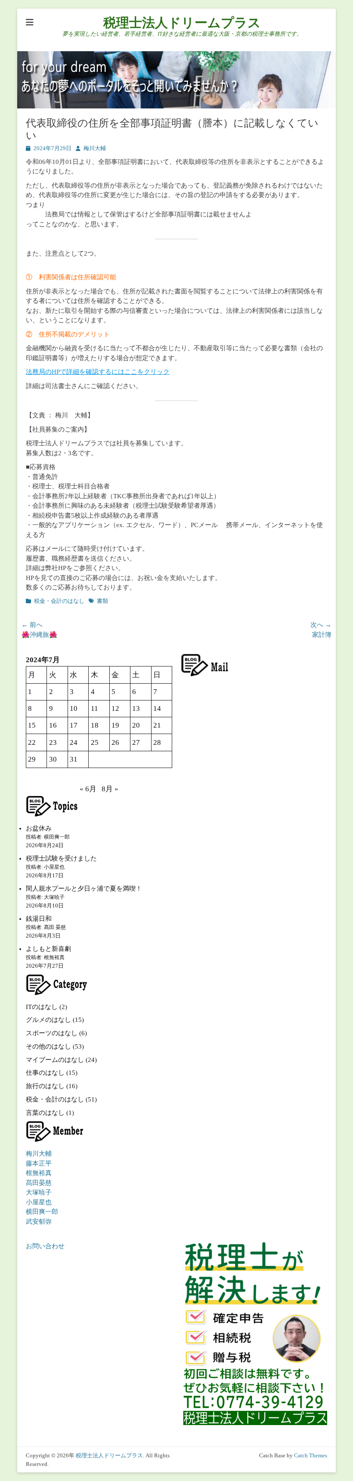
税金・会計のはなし (59, 601)
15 (32, 725)
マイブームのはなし (55, 1059)
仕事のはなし (45, 1072)
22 (32, 742)
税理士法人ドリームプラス (182, 22)
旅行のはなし (45, 1086)
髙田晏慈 (39, 1182)
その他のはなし (48, 1046)
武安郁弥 (39, 1221)
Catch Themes (310, 1455)
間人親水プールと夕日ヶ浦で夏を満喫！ (84, 888)
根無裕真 (39, 1172)
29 (32, 759)
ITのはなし (42, 1006)
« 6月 (88, 789)
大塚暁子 (39, 1192)
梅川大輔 (95, 148)
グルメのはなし (48, 1019)
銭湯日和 (39, 918)
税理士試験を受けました (61, 858)
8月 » (110, 789)
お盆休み (39, 828)
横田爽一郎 (42, 1211)
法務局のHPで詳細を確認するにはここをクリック (98, 371)
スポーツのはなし (51, 1033)
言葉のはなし (45, 1112)
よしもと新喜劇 (48, 948)
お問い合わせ (45, 1246)
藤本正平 (39, 1163)
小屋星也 (39, 1202)
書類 (102, 601)
